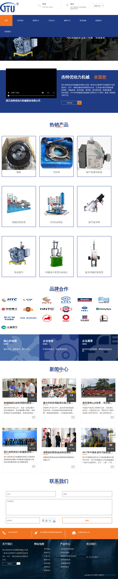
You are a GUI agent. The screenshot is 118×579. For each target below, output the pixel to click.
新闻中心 (36, 20)
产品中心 (51, 20)
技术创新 (83, 20)
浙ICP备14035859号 (110, 575)
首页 (6, 20)
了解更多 (69, 103)
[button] (3, 41)
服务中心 (67, 20)
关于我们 (20, 20)
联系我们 (8, 31)
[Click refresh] (49, 520)
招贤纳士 (98, 20)
